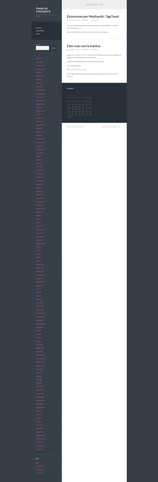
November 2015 (40, 142)
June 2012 (39, 219)
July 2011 (38, 247)
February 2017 (40, 118)
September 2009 (40, 323)
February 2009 (40, 348)
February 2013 (40, 194)
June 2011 (39, 250)
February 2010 (40, 306)
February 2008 (40, 390)
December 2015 (40, 139)
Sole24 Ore (83, 55)
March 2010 (39, 303)
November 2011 (40, 236)
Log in (37, 462)
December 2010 (40, 271)
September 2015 (40, 149)
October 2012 (40, 205)
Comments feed (40, 469)
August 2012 (39, 212)
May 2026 (39, 58)
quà (80, 28)
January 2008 (39, 393)
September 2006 (40, 446)
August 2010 (39, 285)
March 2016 (39, 128)
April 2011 (39, 257)
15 (86, 106)
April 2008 (39, 383)
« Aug (68, 117)
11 (72, 106)
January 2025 (39, 76)
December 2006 (40, 435)
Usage (38, 34)
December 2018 (40, 104)
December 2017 (40, 111)
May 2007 (39, 418)
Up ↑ (120, 127)
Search (38, 45)
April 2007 (39, 421)
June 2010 (39, 292)
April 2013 (39, 191)
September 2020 (40, 93)
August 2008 (39, 369)
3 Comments (94, 20)
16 (90, 106)
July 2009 (38, 330)
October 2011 (40, 240)
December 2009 (40, 313)
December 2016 (40, 125)
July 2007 (38, 414)
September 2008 (40, 365)
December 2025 (40, 65)
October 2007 (40, 404)
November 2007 (40, 400)
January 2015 (39, 170)
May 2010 (39, 296)
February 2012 (40, 229)
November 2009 (40, 317)
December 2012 (40, 201)
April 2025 (39, 72)
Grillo (75, 55)
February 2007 (40, 428)
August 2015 (39, 153)
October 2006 (40, 442)
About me (39, 28)
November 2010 (40, 275)
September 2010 (40, 282)
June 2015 (39, 160)
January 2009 (39, 351)
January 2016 (39, 135)
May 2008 (39, 379)
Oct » (72, 117)
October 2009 (40, 320)
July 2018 (38, 107)
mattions (85, 20)
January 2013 (39, 198)
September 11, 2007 (73, 20)
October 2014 (40, 177)
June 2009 (39, 334)
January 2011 (39, 268)
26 (76, 113)
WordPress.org (40, 473)
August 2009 (39, 327)
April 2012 (39, 226)
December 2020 (40, 90)
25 (72, 113)
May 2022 (39, 83)
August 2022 (39, 79)
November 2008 (40, 358)
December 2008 (40, 355)
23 (90, 109)
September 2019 (40, 100)
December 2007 (40, 397)
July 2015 (38, 156)
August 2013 (39, 184)
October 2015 (40, 146)
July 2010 (38, 289)
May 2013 (39, 187)
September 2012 (40, 208)
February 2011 (40, 264)
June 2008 (39, 376)
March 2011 (39, 261)
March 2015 (39, 166)
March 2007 (39, 425)
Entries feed (39, 466)
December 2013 (40, 180)
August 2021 (39, 86)
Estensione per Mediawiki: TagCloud (93, 16)
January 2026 (39, 62)
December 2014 (40, 173)
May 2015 (39, 163)
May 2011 (39, 254)
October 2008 (40, 362)
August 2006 (39, 449)
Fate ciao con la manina (83, 46)
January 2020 (39, 97)
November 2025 (40, 69)
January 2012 (39, 233)
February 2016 (40, 132)
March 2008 (39, 386)
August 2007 (39, 411)
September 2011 (40, 243)
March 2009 (39, 344)
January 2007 (39, 432)
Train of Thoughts (43, 10)
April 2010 (39, 299)
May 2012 (39, 222)
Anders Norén (112, 127)
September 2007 (40, 407)
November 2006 (40, 439)
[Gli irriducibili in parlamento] (76, 70)
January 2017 (39, 121)
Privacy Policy (40, 31)
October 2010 (40, 278)
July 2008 (38, 372)
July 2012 (38, 215)
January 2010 (39, 310)
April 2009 (39, 341)
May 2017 (39, 114)
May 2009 (39, 337)
